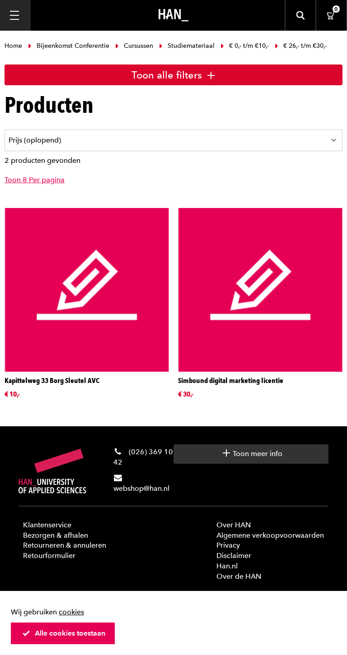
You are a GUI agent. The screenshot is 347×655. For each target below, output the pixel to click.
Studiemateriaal (191, 46)
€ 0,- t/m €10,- (249, 46)
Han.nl (227, 566)
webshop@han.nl (141, 488)
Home (14, 46)
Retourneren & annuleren (64, 545)
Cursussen (138, 46)
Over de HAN (238, 576)
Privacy (228, 545)
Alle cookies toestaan (70, 633)
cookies (71, 612)
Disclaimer (233, 555)
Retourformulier (49, 555)
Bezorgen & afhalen (55, 535)
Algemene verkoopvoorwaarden (270, 535)
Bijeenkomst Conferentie (73, 46)
